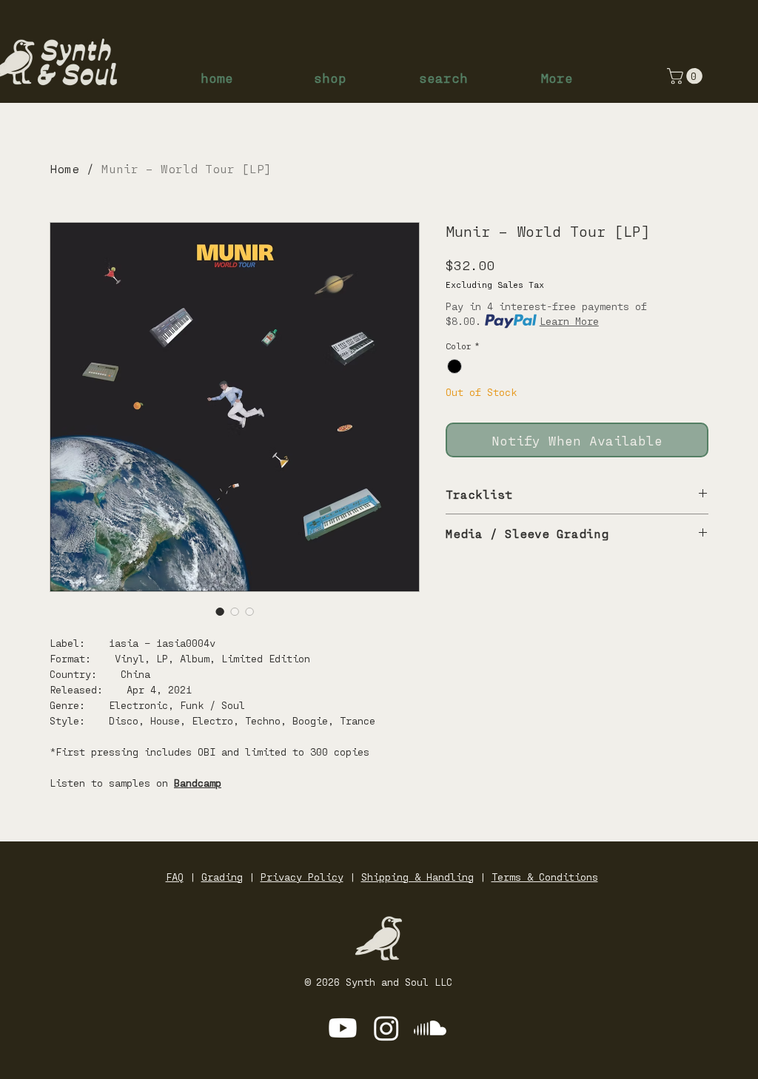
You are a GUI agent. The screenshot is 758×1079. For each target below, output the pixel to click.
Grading (222, 876)
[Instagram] (386, 1028)
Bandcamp (197, 782)
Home (64, 168)
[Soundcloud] (430, 1028)
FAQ (175, 876)
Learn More (569, 321)
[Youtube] (342, 1028)
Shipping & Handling (417, 876)
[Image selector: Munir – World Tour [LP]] (219, 611)
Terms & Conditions (545, 876)
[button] (686, 76)
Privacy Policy (302, 876)
